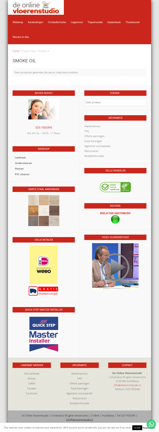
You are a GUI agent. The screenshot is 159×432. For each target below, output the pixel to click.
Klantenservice (92, 126)
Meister (31, 378)
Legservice (77, 22)
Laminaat (20, 157)
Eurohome (32, 393)
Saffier (31, 383)
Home (16, 51)
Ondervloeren (23, 163)
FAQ (86, 131)
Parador (31, 388)
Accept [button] (137, 427)
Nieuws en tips (21, 37)
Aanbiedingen (35, 22)
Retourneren (91, 151)
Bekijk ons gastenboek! (115, 213)
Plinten (19, 168)
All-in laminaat (31, 373)
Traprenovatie (95, 22)
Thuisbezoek (132, 22)
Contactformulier (57, 22)
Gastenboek (114, 22)
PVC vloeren (22, 174)
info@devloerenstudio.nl (127, 385)
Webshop (18, 22)
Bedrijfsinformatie (94, 156)
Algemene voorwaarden (97, 146)
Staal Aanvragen (93, 141)
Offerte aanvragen (94, 136)
